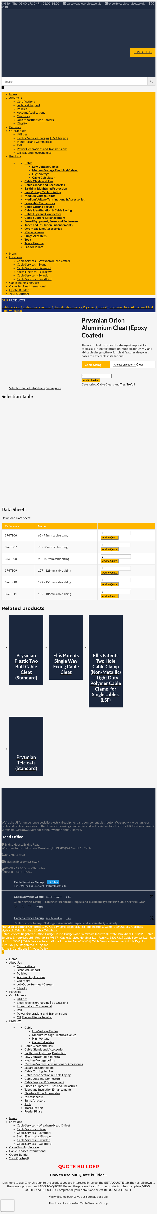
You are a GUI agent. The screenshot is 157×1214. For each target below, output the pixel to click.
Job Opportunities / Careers (35, 119)
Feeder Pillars (34, 246)
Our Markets (17, 130)
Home (13, 94)
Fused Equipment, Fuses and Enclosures (51, 221)
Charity (22, 123)
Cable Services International (27, 286)
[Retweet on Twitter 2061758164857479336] (23, 906)
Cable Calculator (43, 177)
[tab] (19, 388)
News (13, 253)
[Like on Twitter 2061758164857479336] (30, 906)
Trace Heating (34, 243)
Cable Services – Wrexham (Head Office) (43, 260)
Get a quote (53, 388)
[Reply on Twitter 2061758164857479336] (16, 906)
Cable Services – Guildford (34, 279)
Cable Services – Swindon (33, 275)
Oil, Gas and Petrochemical (34, 152)
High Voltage (40, 174)
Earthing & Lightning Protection (46, 188)
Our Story (23, 116)
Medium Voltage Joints (40, 195)
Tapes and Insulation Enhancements (49, 225)
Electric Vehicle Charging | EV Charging (42, 138)
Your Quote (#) (19, 293)
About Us (15, 98)
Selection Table (19, 388)
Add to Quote (109, 537)
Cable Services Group (29, 896)
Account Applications (31, 112)
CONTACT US (143, 52)
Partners (15, 127)
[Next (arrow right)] (150, 607)
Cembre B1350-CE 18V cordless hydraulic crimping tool (64, 926)
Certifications (26, 101)
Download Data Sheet (16, 518)
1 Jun (68, 918)
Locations (15, 257)
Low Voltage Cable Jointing (43, 192)
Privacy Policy (38, 948)
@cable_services (54, 896)
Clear (139, 364)
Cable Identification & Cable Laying (48, 210)
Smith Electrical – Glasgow (34, 271)
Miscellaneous (34, 232)
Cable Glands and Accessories (45, 185)
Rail (19, 145)
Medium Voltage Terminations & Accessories (55, 199)
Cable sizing (93, 364)
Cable (28, 163)
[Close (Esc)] (144, 4)
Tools (28, 239)
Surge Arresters (36, 236)
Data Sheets (37, 388)
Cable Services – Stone (31, 264)
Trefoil (131, 384)
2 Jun (68, 896)
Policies (22, 109)
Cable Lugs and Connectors (43, 214)
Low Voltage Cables (45, 166)
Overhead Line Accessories (43, 228)
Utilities (22, 134)
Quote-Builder (19, 290)
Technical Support (28, 105)
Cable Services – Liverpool (34, 268)
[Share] (136, 4)
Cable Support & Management (45, 217)
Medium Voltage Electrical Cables (55, 170)
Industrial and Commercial (34, 141)
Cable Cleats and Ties (39, 181)
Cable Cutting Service (39, 206)
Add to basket (91, 380)
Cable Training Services (24, 282)
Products (15, 156)
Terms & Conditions (14, 948)
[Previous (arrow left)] (6, 607)
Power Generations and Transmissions (42, 149)
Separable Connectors (40, 203)
